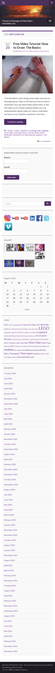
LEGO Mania (16, 339)
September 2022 (11, 404)
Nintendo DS (18, 135)
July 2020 (8, 495)
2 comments (46, 141)
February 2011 (10, 641)
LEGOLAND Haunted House (25, 336)
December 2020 (10, 469)
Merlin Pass (46, 343)
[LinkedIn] (32, 218)
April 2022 (8, 424)
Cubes (16, 130)
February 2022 (10, 429)
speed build (37, 350)
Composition (17, 325)
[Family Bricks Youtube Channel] (15, 218)
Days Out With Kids (40, 325)
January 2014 (9, 550)
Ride (15, 350)
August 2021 (9, 454)
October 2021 (10, 444)
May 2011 (8, 631)
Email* (7, 167)
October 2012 (10, 585)
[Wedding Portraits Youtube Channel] (24, 218)
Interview (31, 329)
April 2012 (8, 596)
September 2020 (11, 484)
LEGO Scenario (10, 343)
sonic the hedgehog (24, 350)
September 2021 (11, 449)
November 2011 (10, 606)
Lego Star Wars (22, 343)
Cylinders (24, 130)
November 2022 (10, 399)
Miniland (7, 346)
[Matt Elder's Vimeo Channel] (8, 226)
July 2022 (8, 409)
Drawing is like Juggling (38, 130)
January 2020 (9, 525)
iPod (37, 133)
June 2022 (8, 414)
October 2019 (10, 540)
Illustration (24, 329)
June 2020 (8, 500)
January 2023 (9, 393)
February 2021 (10, 464)
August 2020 (9, 489)
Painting (38, 346)
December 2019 (10, 530)
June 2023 (8, 383)
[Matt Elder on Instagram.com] (7, 218)
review (8, 349)
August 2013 (9, 560)
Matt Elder (19, 51)
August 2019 (9, 545)
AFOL (6, 325)
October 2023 (10, 373)
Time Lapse (26, 353)
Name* (7, 157)
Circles (10, 130)
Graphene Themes (20, 670)
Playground (45, 346)
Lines (42, 133)
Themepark (14, 353)
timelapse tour (38, 354)
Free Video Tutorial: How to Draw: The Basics (30, 45)
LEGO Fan (20, 332)
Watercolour (11, 357)
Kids (36, 329)
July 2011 (8, 621)
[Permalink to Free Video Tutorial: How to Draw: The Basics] (27, 74)
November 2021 (10, 439)
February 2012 (10, 601)
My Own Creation (21, 346)
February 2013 (10, 575)
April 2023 (8, 388)
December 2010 (10, 646)
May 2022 (8, 419)
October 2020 (10, 479)
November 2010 (10, 651)
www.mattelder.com (25, 357)
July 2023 (8, 378)
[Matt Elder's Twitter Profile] (46, 218)
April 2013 (8, 565)
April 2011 (8, 636)
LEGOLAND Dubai (10, 336)
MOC (13, 346)
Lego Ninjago (34, 339)
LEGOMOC (25, 339)
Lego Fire (27, 332)
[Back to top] (49, 667)
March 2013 (9, 570)
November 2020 (10, 474)
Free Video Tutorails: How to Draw (37, 51)
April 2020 (8, 510)
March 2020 (9, 515)
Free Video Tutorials (13, 133)
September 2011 (11, 611)
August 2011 (9, 616)
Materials (8, 135)
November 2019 (10, 535)
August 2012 (9, 591)
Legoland (42, 332)
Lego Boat (7, 332)
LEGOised (34, 332)
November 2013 (10, 555)
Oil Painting (31, 346)
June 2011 (8, 626)
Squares (39, 135)
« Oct (26, 309)
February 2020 (10, 520)
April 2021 (8, 459)
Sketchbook (30, 135)
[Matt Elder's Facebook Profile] (39, 218)
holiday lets (7, 329)
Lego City (14, 332)
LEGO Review (43, 339)
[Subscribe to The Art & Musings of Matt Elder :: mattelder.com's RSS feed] (3, 2)
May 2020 (8, 505)
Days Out (27, 325)
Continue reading (15, 122)
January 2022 (9, 434)
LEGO (44, 328)
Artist (11, 325)
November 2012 (10, 580)
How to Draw (28, 133)
